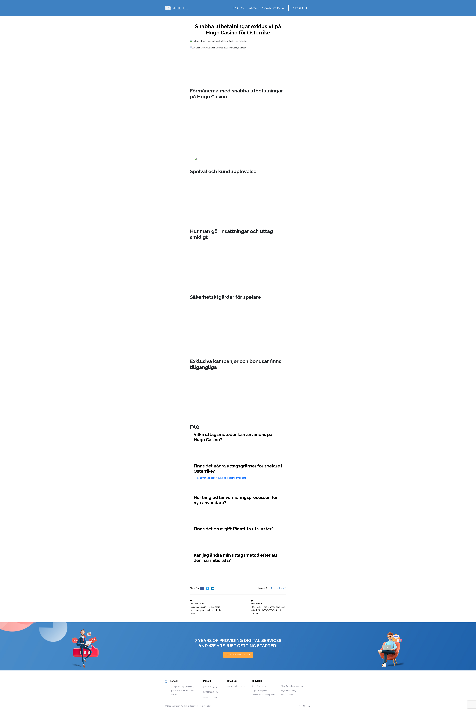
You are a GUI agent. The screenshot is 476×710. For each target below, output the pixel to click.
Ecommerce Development (263, 695)
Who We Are (265, 8)
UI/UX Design (287, 695)
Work (243, 8)
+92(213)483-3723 (209, 687)
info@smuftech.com (236, 686)
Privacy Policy (205, 706)
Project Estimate (299, 8)
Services (253, 8)
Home (235, 8)
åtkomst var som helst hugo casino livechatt (221, 477)
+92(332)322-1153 (209, 697)
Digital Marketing (288, 690)
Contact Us (278, 8)
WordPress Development (292, 686)
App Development (260, 690)
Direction (174, 694)
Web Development (260, 686)
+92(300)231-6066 (210, 692)
